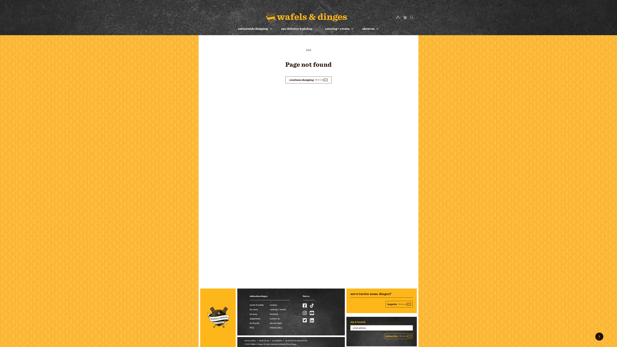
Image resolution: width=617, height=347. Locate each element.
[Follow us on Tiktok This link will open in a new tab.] (312, 305)
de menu (254, 309)
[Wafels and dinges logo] (306, 17)
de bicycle (254, 323)
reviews (273, 305)
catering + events (278, 309)
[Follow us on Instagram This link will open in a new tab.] (305, 313)
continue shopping (301, 79)
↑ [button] (599, 336)
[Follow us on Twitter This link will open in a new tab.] (305, 320)
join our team (276, 323)
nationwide (253, 28)
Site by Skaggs (291, 344)
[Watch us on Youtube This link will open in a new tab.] (312, 313)
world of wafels (257, 305)
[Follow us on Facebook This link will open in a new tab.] (305, 305)
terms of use (264, 340)
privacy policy (250, 340)
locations (274, 314)
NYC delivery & (296, 28)
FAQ (252, 327)
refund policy (276, 327)
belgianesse (255, 318)
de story (253, 314)
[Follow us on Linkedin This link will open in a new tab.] (312, 320)
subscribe (392, 336)
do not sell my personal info (296, 340)
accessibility (277, 340)
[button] (412, 17)
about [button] (368, 28)
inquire (392, 304)
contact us (275, 318)
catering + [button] (337, 28)
